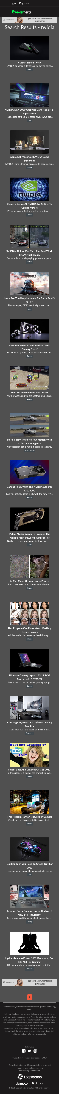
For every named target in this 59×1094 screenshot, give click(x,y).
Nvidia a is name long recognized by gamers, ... (29, 541)
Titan (29, 545)
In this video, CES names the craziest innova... (29, 773)
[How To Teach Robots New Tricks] (29, 389)
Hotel (29, 824)
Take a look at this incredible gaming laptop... (29, 683)
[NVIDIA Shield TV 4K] (29, 59)
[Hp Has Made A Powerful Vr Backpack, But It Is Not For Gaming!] (29, 954)
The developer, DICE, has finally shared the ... (29, 305)
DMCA (44, 1058)
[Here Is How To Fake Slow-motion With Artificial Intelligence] (29, 436)
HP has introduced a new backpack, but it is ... (29, 965)
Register (24, 3)
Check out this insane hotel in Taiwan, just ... (29, 820)
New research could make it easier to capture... (29, 447)
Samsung (29, 733)
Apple (29, 167)
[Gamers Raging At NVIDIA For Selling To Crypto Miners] (29, 200)
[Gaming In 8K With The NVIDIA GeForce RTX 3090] (29, 483)
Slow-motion (29, 450)
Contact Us (35, 1058)
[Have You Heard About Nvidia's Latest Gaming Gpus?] (29, 341)
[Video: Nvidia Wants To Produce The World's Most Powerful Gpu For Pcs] (29, 530)
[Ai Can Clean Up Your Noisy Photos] (29, 577)
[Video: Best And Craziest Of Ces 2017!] (29, 766)
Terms (27, 1058)
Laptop (29, 922)
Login (12, 3)
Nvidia (29, 69)
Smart (29, 776)
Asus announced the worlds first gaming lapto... (29, 918)
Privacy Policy (17, 1058)
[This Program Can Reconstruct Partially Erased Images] (29, 624)
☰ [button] (47, 12)
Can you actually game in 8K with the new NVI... (29, 494)
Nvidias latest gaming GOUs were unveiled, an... (29, 353)
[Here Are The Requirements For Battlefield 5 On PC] (29, 294)
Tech (29, 874)
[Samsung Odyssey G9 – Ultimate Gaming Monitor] (29, 719)
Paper (29, 588)
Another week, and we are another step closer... (29, 396)
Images (29, 639)
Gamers (29, 215)
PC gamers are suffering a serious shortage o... (29, 211)
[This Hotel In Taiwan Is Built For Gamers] (29, 813)
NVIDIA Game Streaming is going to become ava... (29, 164)
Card (29, 120)
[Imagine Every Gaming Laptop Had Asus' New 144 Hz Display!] (29, 907)
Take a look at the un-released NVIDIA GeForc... (30, 117)
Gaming (29, 356)
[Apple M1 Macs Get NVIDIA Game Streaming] (29, 153)
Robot (29, 399)
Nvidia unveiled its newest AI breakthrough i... (30, 635)
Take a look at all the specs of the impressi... (29, 730)
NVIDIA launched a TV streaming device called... (29, 66)
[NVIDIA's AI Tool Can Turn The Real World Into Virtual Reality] (29, 247)
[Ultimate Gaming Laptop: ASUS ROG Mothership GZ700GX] (29, 671)
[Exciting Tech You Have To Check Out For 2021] (29, 860)
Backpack (29, 969)
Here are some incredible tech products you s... (29, 871)
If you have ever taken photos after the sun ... (30, 585)
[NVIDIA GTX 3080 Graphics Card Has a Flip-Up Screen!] (29, 106)
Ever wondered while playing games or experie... (29, 258)
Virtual (29, 262)
